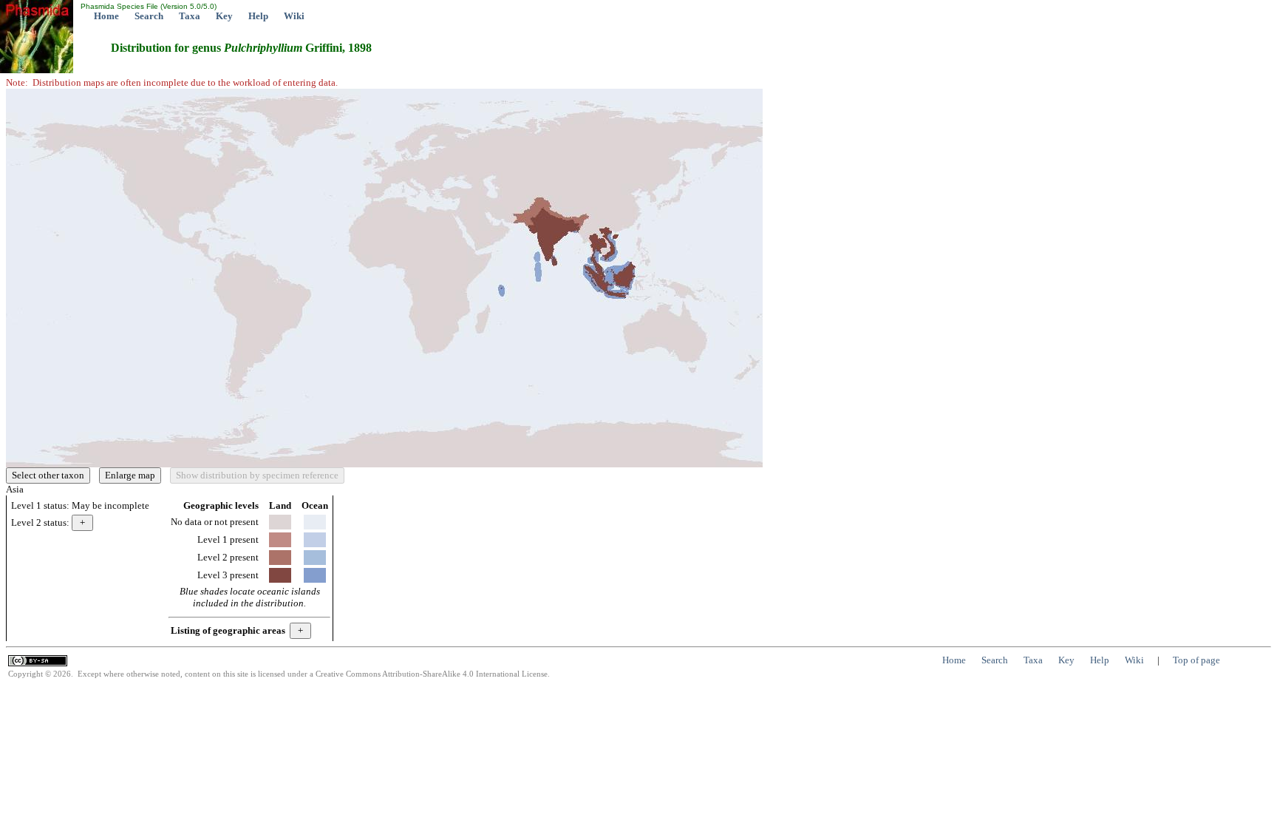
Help (258, 15)
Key (224, 15)
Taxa (189, 15)
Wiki (294, 15)
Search (148, 15)
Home (106, 15)
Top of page (1196, 660)
